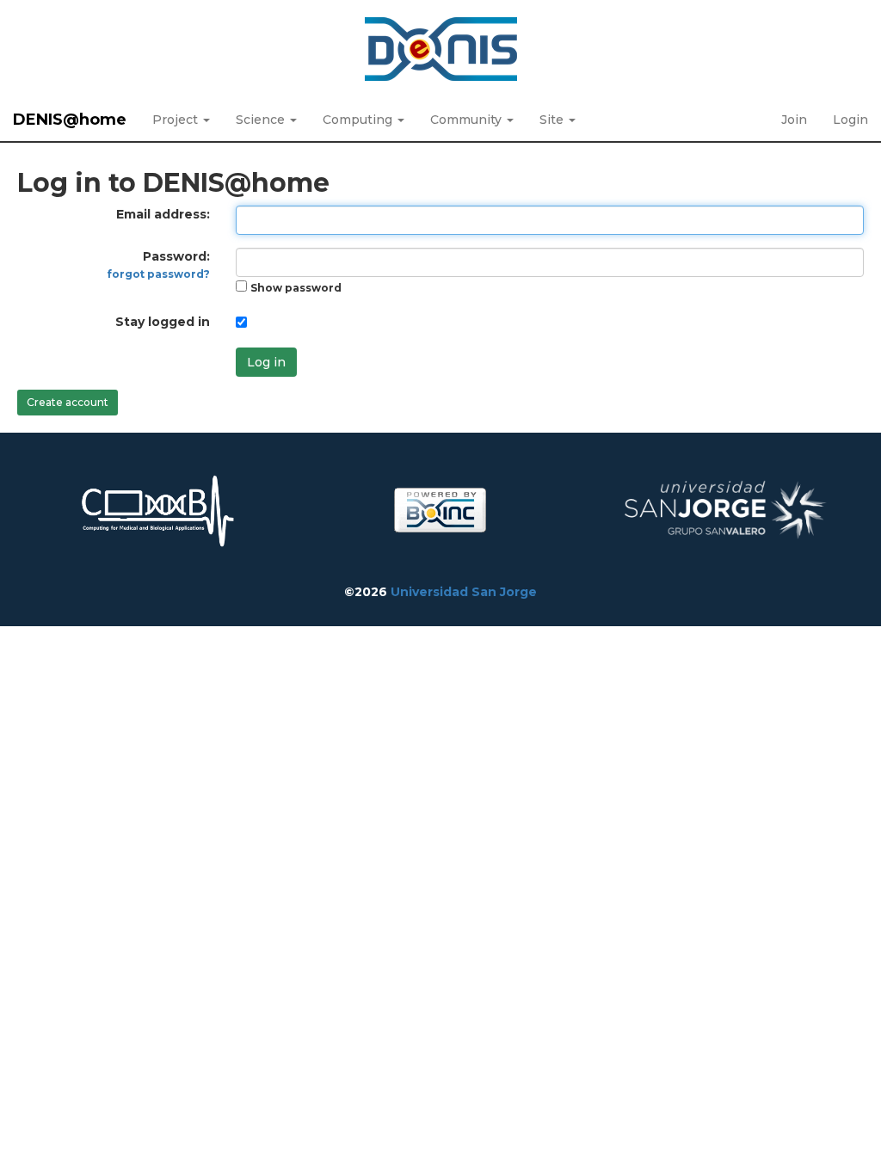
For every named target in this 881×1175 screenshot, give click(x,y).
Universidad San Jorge (464, 592)
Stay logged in (162, 321)
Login (850, 119)
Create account (67, 402)
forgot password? (159, 274)
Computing (359, 119)
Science (262, 119)
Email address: (163, 214)
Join (794, 119)
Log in (266, 362)
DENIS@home (69, 119)
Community (467, 119)
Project (176, 119)
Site (553, 119)
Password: (159, 264)
